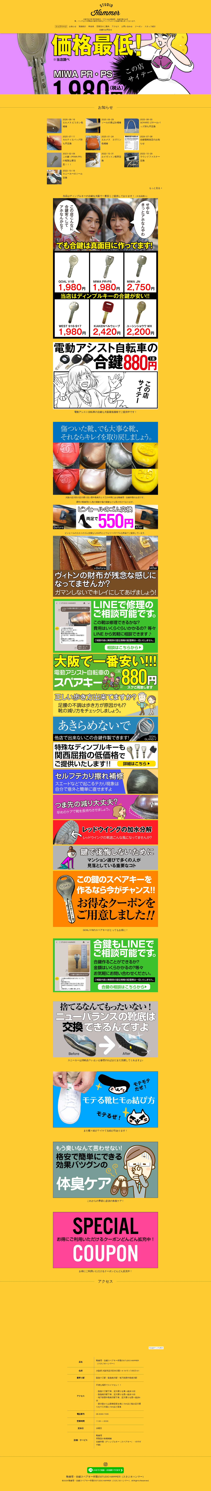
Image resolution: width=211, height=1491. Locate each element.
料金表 (91, 26)
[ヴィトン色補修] (105, 596)
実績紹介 (82, 26)
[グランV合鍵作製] (105, 729)
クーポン (138, 26)
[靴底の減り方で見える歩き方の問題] (105, 703)
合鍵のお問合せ (105, 30)
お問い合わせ (126, 26)
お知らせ (72, 26)
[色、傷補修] (105, 458)
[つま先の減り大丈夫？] (105, 807)
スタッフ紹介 (150, 26)
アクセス (115, 26)
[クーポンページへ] (105, 899)
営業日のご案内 (102, 26)
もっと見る (155, 188)
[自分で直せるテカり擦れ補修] (105, 781)
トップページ (61, 26)
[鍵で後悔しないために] (105, 857)
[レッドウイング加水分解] (105, 832)
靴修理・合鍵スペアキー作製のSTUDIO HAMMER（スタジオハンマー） (105, 1477)
